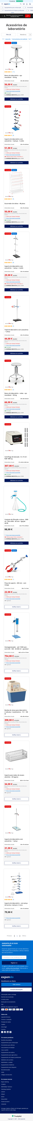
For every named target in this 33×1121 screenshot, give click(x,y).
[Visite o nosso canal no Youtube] (2, 1032)
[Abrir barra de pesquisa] (20, 4)
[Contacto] (23, 4)
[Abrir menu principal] (2, 4)
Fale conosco (16, 984)
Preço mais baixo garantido (13, 91)
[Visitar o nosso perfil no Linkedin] (8, 1032)
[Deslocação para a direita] (31, 16)
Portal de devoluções (16, 989)
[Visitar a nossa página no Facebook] (5, 1032)
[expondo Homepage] (3, 39)
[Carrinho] (29, 4)
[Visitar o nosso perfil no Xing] (10, 1032)
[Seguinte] (19, 936)
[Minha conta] (26, 4)
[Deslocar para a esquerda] (1, 16)
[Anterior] (14, 936)
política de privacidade (12, 968)
